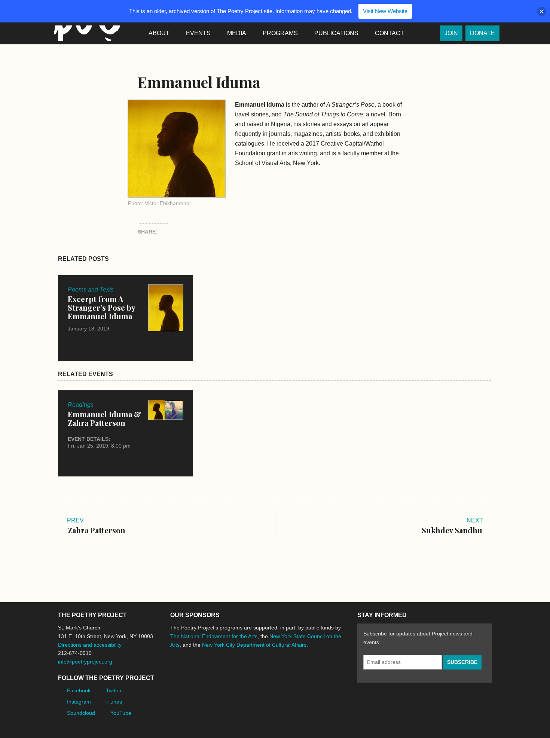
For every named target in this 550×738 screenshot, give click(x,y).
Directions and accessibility (90, 645)
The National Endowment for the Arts (213, 636)
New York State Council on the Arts (279, 673)
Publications (336, 33)
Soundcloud (81, 713)
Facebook (79, 690)
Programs (280, 33)
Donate (482, 33)
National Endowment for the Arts (190, 673)
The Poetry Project (85, 33)
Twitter (114, 690)
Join (451, 33)
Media (236, 33)
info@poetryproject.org (85, 662)
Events (198, 33)
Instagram (79, 702)
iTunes (114, 702)
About (159, 33)
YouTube (120, 713)
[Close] (541, 11)
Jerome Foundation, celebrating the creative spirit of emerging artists (239, 672)
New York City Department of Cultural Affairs (254, 645)
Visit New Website (385, 11)
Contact (389, 33)
